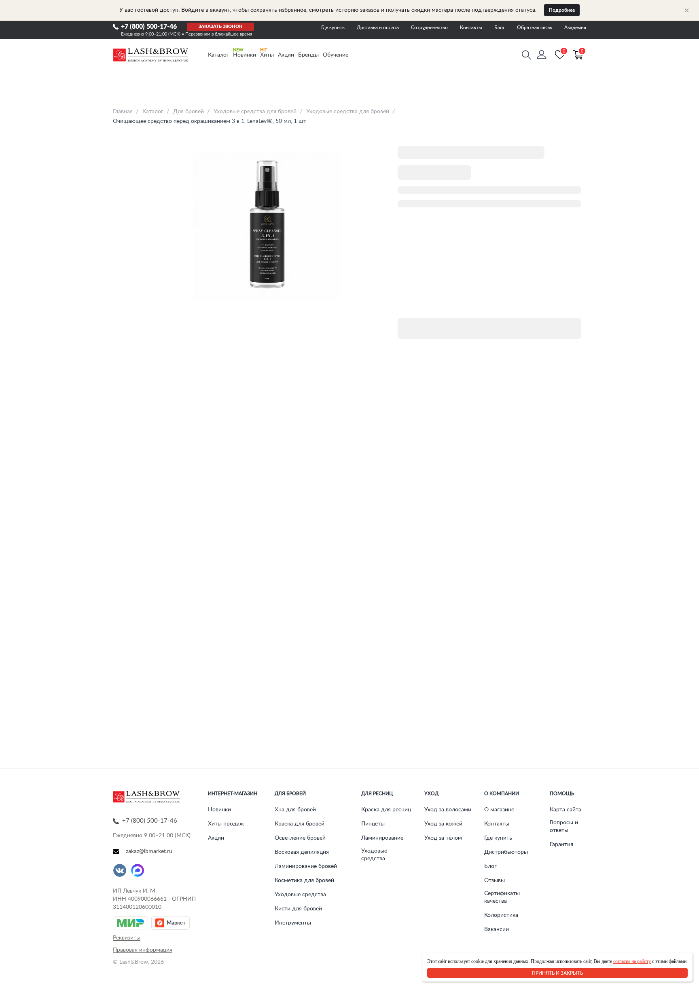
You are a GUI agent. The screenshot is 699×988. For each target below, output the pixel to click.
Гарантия (561, 844)
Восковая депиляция (302, 852)
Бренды (308, 55)
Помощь (562, 793)
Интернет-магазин (232, 793)
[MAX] (137, 870)
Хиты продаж (226, 824)
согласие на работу (632, 961)
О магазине (499, 810)
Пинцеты (373, 824)
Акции (286, 55)
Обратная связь (534, 27)
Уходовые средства (300, 894)
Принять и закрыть (557, 973)
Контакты (471, 27)
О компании (501, 793)
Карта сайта (565, 810)
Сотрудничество (429, 27)
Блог (499, 27)
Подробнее (562, 10)
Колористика (501, 915)
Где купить (333, 27)
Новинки (244, 55)
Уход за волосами (447, 810)
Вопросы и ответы (564, 826)
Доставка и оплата (378, 27)
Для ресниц (377, 793)
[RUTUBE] (155, 870)
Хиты (267, 55)
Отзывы (494, 880)
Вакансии (496, 929)
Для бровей (290, 793)
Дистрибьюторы (506, 852)
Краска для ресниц (386, 810)
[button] (542, 55)
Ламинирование (382, 838)
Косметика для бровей (304, 880)
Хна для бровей (295, 810)
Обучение (335, 55)
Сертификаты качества (502, 897)
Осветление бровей (300, 838)
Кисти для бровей (298, 909)
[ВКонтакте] (119, 870)
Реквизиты (126, 938)
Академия (575, 27)
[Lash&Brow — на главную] (150, 55)
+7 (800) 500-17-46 (149, 26)
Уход (431, 793)
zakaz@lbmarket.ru (149, 851)
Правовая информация (142, 950)
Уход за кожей (443, 824)
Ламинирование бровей (306, 866)
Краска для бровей (299, 824)
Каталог (218, 55)
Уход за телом (443, 838)
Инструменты (293, 923)
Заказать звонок (220, 26)
